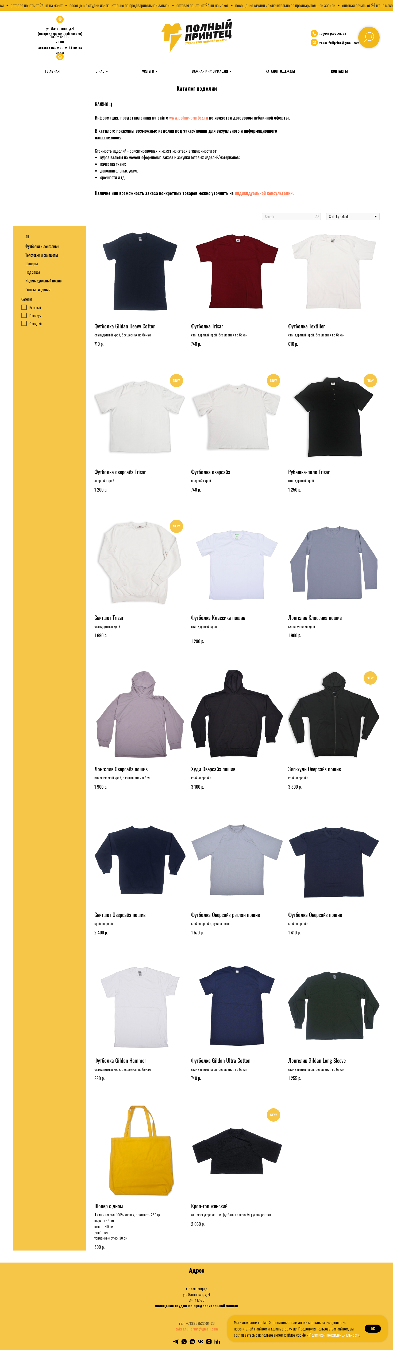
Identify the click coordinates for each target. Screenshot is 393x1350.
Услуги (148, 71)
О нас (100, 71)
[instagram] (209, 1341)
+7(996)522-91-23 (332, 34)
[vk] (200, 1341)
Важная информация (210, 71)
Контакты (339, 71)
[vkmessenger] (192, 1341)
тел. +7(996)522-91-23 (196, 1323)
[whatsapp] (184, 1341)
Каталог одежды (280, 71)
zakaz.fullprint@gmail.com (196, 1329)
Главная (52, 71)
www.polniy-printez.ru (188, 117)
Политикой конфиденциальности (334, 1335)
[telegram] (175, 1341)
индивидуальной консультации (263, 193)
